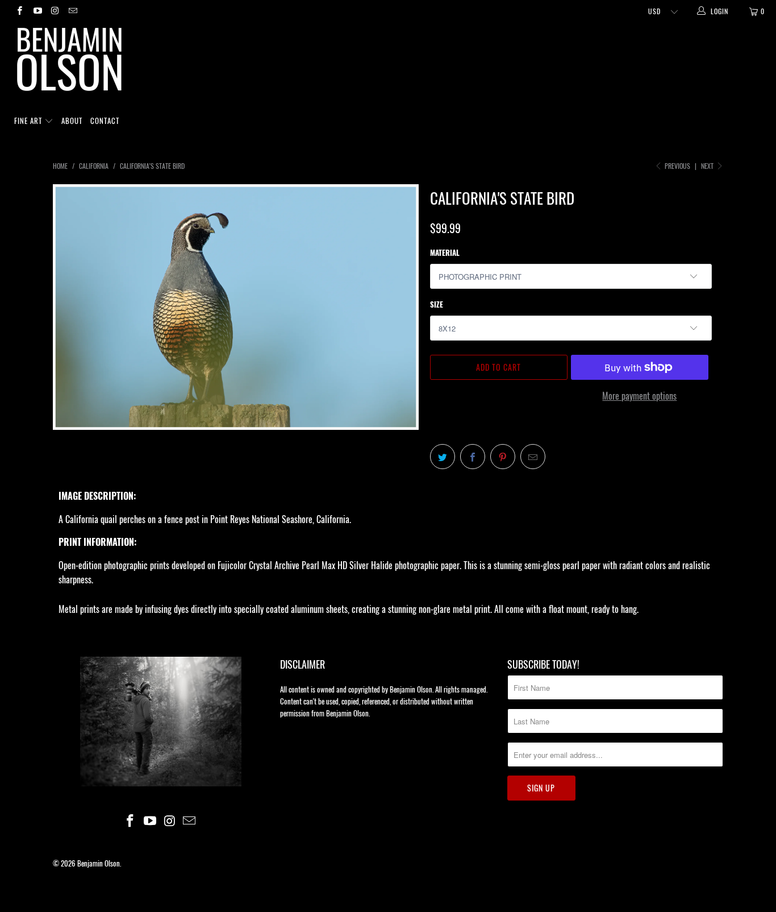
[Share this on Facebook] (472, 456)
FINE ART (29, 120)
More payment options (639, 396)
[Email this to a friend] (532, 456)
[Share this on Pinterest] (502, 456)
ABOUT (71, 120)
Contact (104, 120)
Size (436, 304)
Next (708, 166)
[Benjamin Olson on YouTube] (36, 11)
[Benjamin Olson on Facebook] (19, 11)
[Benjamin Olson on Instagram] (55, 11)
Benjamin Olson (98, 863)
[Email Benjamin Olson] (72, 11)
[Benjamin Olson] (393, 62)
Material (445, 252)
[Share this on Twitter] (442, 456)
